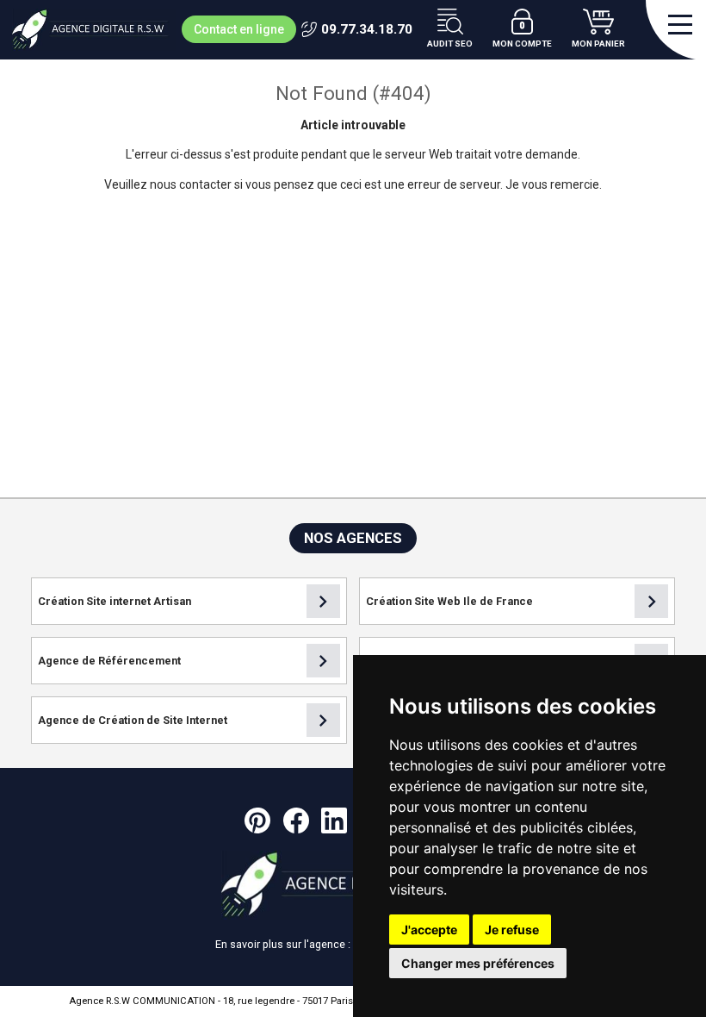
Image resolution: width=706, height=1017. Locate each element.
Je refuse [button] (512, 929)
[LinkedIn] (334, 820)
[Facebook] (296, 820)
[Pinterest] (257, 820)
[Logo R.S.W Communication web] (94, 30)
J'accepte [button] (429, 929)
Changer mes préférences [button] (477, 963)
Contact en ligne (239, 29)
